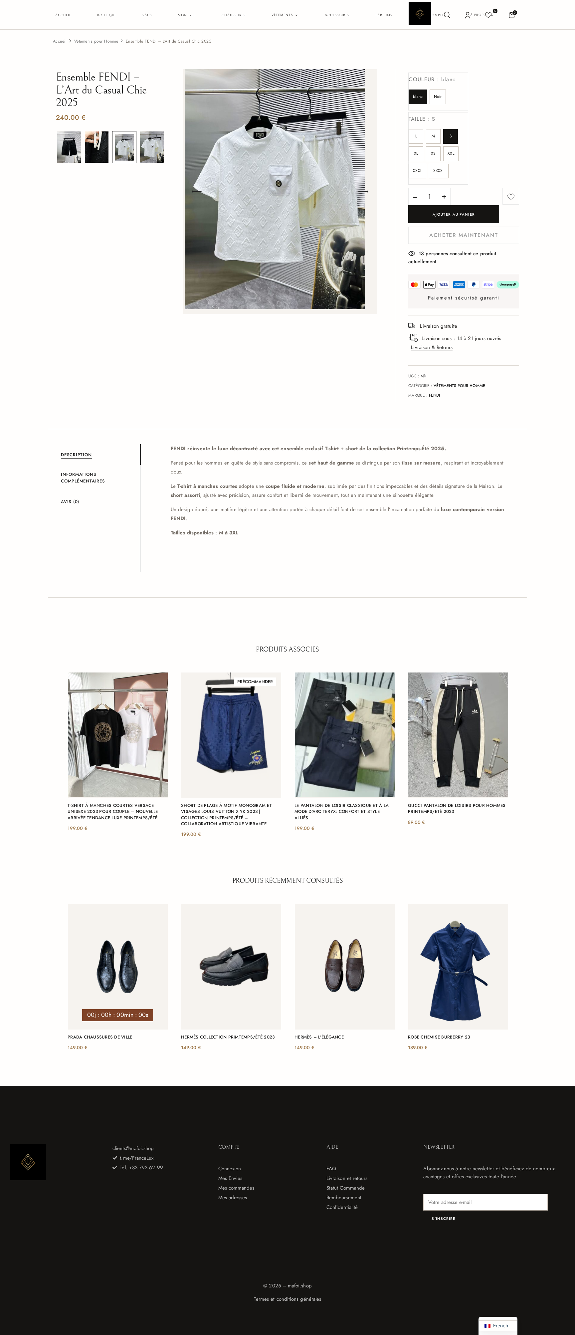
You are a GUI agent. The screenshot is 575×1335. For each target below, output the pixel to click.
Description (76, 455)
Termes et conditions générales (287, 1299)
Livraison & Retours (431, 347)
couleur (432, 79)
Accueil (60, 41)
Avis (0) (70, 501)
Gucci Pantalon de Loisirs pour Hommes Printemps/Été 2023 (457, 809)
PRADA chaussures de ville (100, 1037)
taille (422, 119)
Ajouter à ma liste (510, 196)
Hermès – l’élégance (319, 1037)
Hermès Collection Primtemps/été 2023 (228, 1037)
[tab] (100, 454)
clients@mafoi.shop (133, 1148)
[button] (511, 15)
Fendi (434, 395)
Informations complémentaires (83, 477)
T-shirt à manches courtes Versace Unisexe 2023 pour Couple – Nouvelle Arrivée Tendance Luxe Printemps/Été (113, 812)
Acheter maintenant (463, 235)
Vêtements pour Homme (96, 41)
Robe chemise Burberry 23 (439, 1037)
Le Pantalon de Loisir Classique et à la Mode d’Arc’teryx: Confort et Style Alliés (341, 812)
